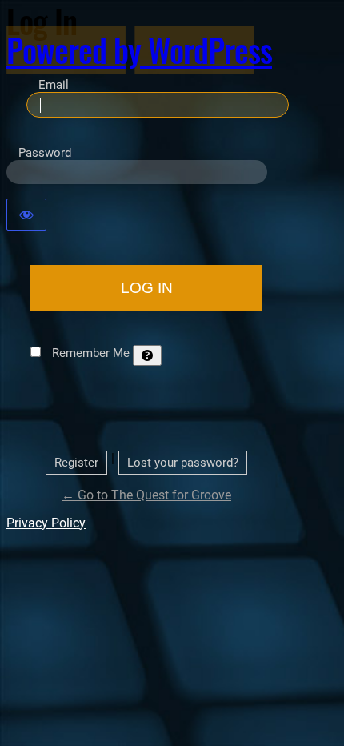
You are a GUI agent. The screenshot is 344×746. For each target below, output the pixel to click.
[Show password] (26, 215)
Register (76, 462)
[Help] (147, 355)
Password (44, 153)
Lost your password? (182, 462)
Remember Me (91, 353)
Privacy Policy (46, 523)
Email (53, 85)
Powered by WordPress (139, 50)
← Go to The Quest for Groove (146, 495)
